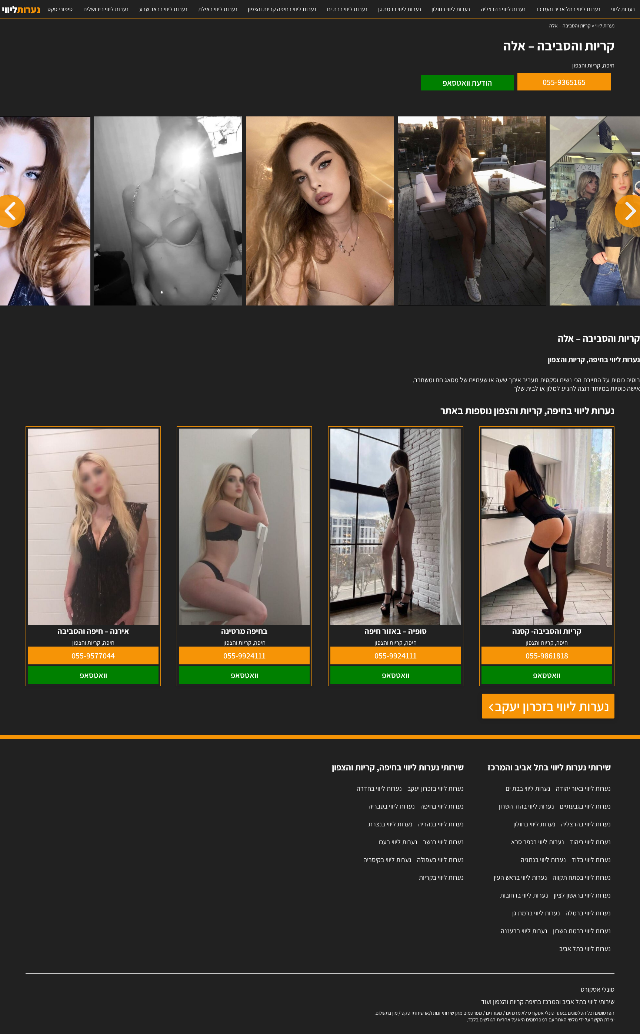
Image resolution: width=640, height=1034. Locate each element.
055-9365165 (564, 82)
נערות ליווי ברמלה (588, 913)
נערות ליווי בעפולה (440, 859)
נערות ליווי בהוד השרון (526, 806)
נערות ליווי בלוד (591, 859)
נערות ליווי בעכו (398, 842)
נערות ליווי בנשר (443, 842)
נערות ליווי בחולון (450, 9)
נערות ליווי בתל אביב (585, 948)
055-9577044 (93, 655)
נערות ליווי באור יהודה (583, 788)
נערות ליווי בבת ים (347, 9)
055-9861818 (547, 655)
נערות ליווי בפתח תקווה (582, 877)
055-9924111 (395, 655)
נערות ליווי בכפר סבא (537, 842)
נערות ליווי (623, 9)
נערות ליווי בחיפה (442, 806)
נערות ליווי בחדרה (379, 788)
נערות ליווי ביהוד (590, 842)
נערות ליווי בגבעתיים (585, 806)
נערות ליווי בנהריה (441, 824)
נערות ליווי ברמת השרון (582, 930)
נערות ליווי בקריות (441, 877)
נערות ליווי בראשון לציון (582, 895)
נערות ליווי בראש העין (520, 877)
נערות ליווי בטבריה (392, 806)
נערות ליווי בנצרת (391, 824)
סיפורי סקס (60, 9)
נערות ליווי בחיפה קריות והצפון (282, 9)
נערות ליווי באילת (217, 9)
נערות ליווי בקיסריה (387, 859)
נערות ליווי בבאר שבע (163, 9)
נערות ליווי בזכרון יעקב (552, 706)
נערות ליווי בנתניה (543, 859)
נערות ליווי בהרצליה (503, 9)
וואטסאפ (546, 675)
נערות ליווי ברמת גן (399, 9)
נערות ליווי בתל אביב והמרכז (568, 9)
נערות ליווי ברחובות (524, 895)
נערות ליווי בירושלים (106, 9)
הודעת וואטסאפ (467, 82)
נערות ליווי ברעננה (524, 930)
